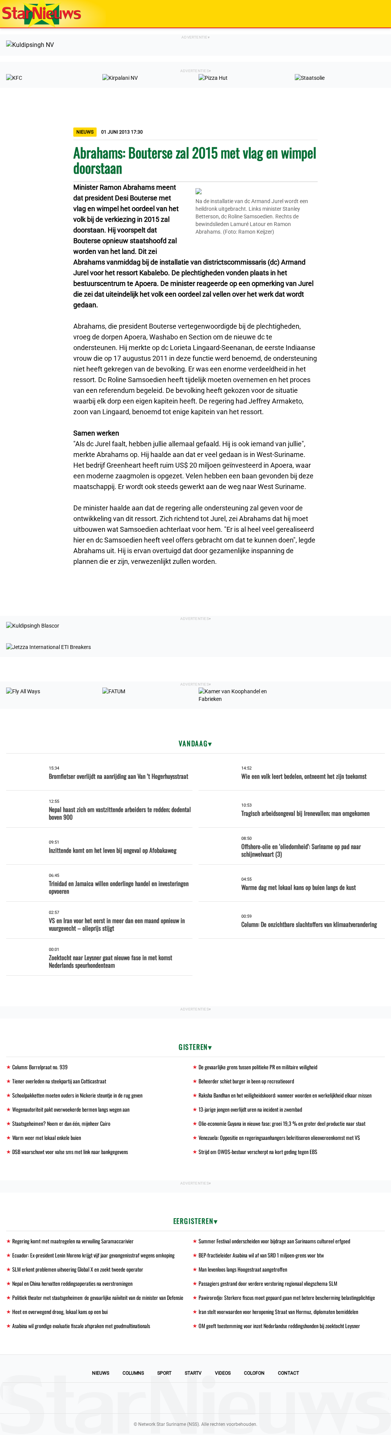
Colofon (254, 1373)
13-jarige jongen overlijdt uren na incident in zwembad (250, 1109)
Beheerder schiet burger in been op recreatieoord (246, 1081)
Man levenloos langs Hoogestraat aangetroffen (243, 1269)
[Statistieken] (387, 1429)
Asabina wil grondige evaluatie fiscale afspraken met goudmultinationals (81, 1326)
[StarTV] (367, 14)
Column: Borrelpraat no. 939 (40, 1067)
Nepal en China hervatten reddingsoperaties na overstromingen (72, 1283)
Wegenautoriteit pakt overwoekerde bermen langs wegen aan (70, 1109)
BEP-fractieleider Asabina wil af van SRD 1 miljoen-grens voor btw (261, 1255)
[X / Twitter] (195, 1398)
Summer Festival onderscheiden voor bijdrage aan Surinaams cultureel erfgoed (274, 1241)
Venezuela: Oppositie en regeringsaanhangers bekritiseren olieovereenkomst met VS (279, 1137)
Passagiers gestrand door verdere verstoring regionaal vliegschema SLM (268, 1283)
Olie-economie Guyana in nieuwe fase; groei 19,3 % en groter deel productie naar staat (282, 1123)
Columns (133, 1373)
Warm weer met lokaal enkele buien (46, 1137)
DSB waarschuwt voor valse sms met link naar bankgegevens (70, 1152)
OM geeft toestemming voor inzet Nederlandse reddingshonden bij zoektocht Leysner (279, 1326)
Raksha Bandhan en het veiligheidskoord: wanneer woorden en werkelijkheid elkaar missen (285, 1095)
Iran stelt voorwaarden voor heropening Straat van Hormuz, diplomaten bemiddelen (278, 1311)
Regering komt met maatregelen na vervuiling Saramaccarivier (73, 1241)
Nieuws (100, 1373)
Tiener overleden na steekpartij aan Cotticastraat (59, 1081)
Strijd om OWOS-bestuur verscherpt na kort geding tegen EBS (258, 1152)
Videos (223, 1373)
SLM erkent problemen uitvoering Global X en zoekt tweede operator (77, 1269)
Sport (164, 1373)
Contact (288, 1373)
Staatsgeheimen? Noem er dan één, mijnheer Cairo (61, 1123)
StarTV (193, 1373)
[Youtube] (169, 1398)
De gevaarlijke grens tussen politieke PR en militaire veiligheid (258, 1067)
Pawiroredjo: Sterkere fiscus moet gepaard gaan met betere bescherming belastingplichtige (287, 1297)
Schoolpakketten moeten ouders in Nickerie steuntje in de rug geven (77, 1095)
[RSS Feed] (247, 1398)
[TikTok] (221, 1398)
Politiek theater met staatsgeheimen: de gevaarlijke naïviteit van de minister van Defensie (97, 1297)
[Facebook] (143, 1398)
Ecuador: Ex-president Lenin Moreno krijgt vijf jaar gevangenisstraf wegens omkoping (93, 1255)
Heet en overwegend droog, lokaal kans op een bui (60, 1311)
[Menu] (377, 14)
